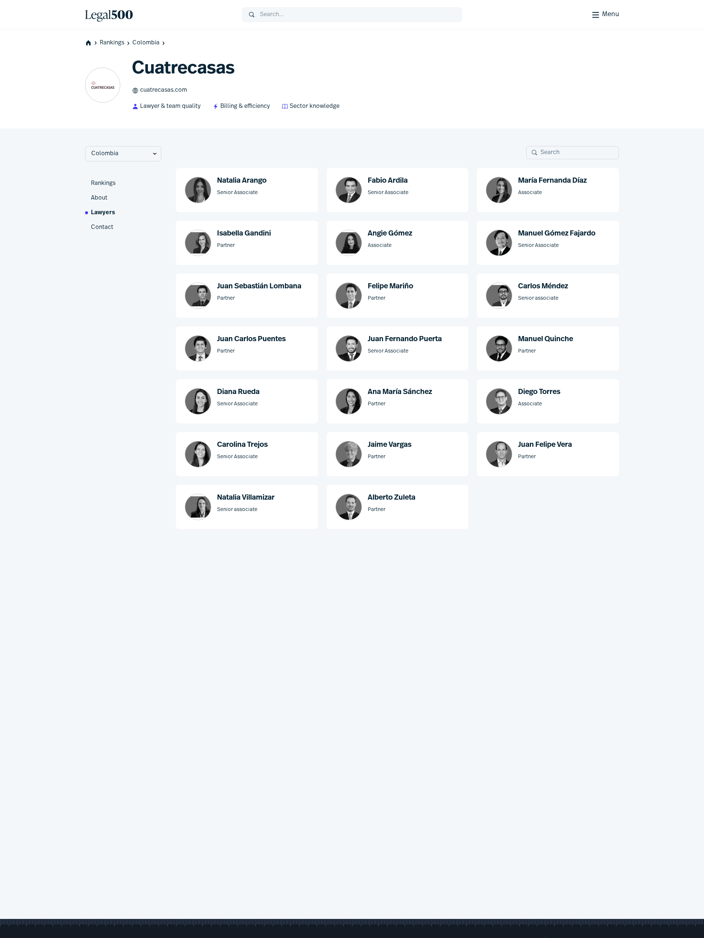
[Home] (157, 14)
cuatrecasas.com (163, 90)
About (99, 198)
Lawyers (103, 213)
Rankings (112, 43)
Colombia (146, 43)
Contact (102, 227)
